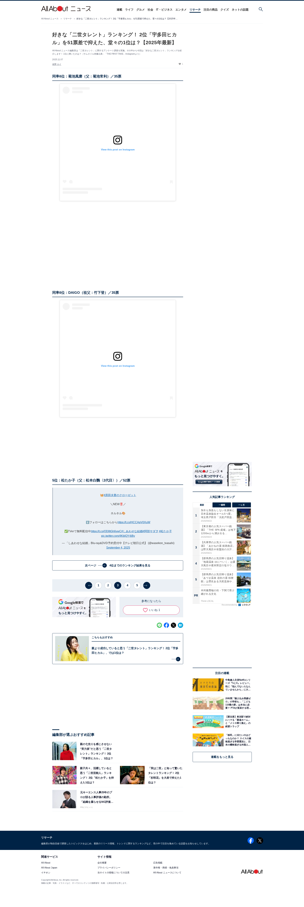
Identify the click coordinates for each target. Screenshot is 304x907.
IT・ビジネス (164, 9)
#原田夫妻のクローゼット (120, 495)
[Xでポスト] (173, 625)
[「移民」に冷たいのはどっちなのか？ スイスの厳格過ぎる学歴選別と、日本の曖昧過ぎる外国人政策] (238, 740)
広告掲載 (157, 863)
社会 (150, 9)
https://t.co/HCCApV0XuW (134, 522)
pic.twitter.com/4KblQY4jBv (118, 535)
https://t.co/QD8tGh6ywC (106, 531)
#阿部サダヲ (150, 531)
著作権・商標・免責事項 (165, 867)
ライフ (129, 9)
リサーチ (195, 9)
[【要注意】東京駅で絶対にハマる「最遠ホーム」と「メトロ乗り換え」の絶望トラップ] (238, 721)
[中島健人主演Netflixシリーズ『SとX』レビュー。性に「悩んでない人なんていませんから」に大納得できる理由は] (238, 684)
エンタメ (181, 9)
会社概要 (102, 863)
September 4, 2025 (118, 547)
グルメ (140, 9)
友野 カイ (56, 64)
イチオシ (45, 872)
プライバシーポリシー (108, 867)
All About (45, 863)
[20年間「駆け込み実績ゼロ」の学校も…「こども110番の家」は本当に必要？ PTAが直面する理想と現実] (238, 703)
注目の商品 (211, 9)
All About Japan (49, 867)
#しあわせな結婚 (132, 531)
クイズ (224, 9)
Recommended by (230, 605)
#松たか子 (165, 531)
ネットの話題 (240, 9)
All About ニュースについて (167, 872)
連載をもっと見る (222, 756)
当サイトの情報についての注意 (113, 872)
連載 (119, 9)
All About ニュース (50, 18)
